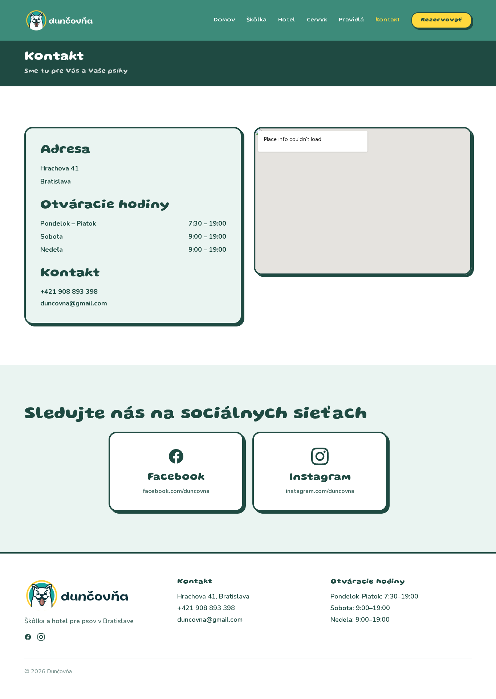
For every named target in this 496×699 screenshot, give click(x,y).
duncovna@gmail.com (73, 303)
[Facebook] (28, 637)
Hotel (286, 20)
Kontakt (387, 20)
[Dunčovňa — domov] (59, 20)
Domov (224, 20)
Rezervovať (441, 20)
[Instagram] (41, 637)
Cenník (317, 20)
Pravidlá (351, 20)
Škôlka (257, 20)
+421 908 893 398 (69, 291)
